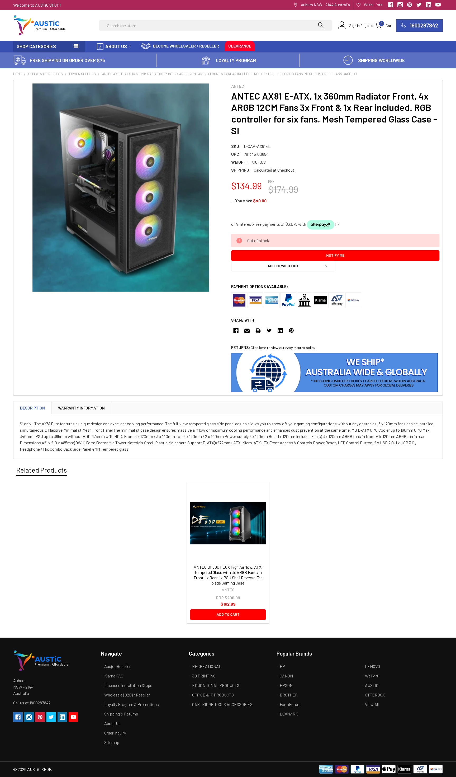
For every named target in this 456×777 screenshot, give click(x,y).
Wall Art (371, 675)
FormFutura (290, 704)
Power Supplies (82, 74)
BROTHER (289, 694)
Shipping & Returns (121, 713)
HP (282, 666)
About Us (116, 46)
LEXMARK (289, 713)
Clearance (239, 45)
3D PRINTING (204, 675)
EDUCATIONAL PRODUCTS (215, 685)
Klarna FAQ (113, 675)
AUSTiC (371, 685)
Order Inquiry (115, 732)
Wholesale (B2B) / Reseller (127, 694)
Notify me (335, 255)
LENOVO (372, 666)
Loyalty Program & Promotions (131, 704)
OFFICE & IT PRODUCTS (45, 74)
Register (367, 25)
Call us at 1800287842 (32, 702)
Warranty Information (81, 408)
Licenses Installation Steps (128, 685)
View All (372, 704)
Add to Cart (228, 614)
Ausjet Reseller (117, 666)
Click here (258, 347)
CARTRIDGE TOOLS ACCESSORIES (222, 704)
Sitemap (111, 742)
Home (17, 74)
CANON (286, 675)
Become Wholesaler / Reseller (186, 45)
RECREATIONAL (206, 666)
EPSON (286, 685)
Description (32, 408)
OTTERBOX (375, 694)
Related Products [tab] (41, 470)
